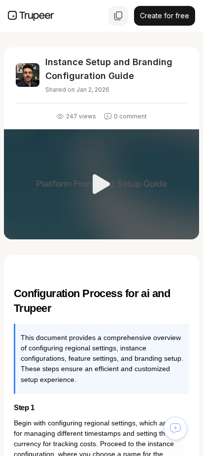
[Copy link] (118, 16)
